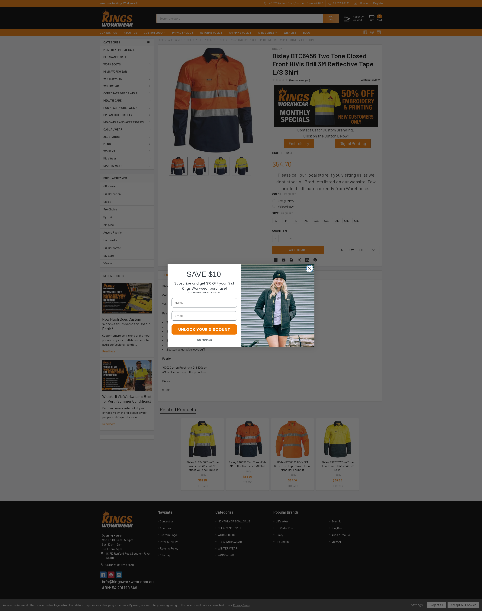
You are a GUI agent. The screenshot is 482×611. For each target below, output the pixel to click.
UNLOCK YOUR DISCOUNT (204, 329)
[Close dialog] (309, 268)
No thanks (204, 340)
